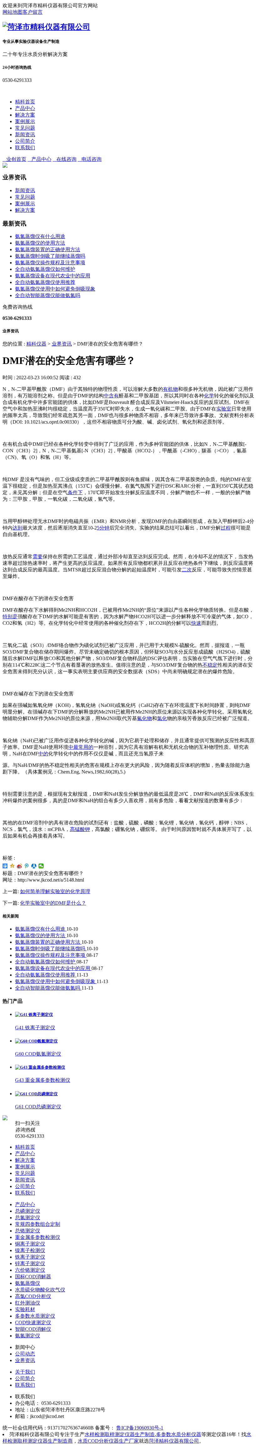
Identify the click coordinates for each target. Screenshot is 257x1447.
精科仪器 (36, 343)
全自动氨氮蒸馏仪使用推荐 (45, 282)
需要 (38, 556)
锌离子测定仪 (30, 1263)
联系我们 (25, 147)
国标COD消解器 (33, 1276)
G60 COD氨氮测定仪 (38, 1054)
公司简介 (25, 141)
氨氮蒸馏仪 (27, 1283)
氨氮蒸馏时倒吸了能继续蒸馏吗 (50, 256)
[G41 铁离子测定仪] (34, 1014)
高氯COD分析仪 (33, 1296)
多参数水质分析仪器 (178, 1434)
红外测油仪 (27, 1302)
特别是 (10, 616)
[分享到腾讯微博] (26, 865)
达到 (18, 527)
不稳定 (210, 665)
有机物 (170, 389)
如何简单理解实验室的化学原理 (55, 891)
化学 (209, 395)
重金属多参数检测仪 (37, 1237)
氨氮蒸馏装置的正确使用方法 (47, 249)
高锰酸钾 (80, 829)
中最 (73, 747)
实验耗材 (25, 1309)
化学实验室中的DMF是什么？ (53, 903)
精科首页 (25, 101)
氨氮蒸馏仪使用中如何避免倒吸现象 (55, 288)
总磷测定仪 (27, 1211)
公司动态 (25, 1353)
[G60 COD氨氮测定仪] (36, 1041)
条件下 (75, 492)
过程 (226, 527)
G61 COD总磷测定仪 (38, 1106)
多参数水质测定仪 (35, 1316)
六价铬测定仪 (30, 1270)
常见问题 (25, 128)
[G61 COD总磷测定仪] (36, 1093)
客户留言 (33, 12)
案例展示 (25, 121)
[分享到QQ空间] (12, 865)
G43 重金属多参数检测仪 (42, 1080)
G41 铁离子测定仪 (35, 1027)
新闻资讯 (25, 134)
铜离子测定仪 (30, 1243)
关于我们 (25, 1372)
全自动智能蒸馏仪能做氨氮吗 (47, 295)
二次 (187, 569)
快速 (196, 623)
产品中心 (25, 108)
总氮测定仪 (27, 1217)
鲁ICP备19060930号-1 (139, 1427)
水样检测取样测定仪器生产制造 (120, 1434)
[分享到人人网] (34, 865)
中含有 (111, 395)
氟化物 (144, 718)
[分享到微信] (41, 865)
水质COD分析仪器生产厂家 (108, 1441)
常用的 (85, 747)
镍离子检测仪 (30, 1250)
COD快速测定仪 (33, 1322)
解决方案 (25, 114)
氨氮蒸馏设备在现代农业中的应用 (52, 275)
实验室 (223, 408)
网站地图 (13, 12)
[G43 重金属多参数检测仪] (40, 1067)
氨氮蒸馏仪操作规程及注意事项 (50, 262)
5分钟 (103, 527)
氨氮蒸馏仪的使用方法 (40, 243)
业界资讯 (62, 343)
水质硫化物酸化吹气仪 (40, 1289)
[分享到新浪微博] (19, 865)
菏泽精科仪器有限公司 (174, 1441)
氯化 (162, 718)
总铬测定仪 (27, 1230)
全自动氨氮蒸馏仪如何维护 (45, 269)
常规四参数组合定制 (37, 1224)
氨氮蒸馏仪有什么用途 (40, 236)
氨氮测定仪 (27, 1335)
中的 (43, 753)
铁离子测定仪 (30, 1257)
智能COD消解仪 (33, 1329)
